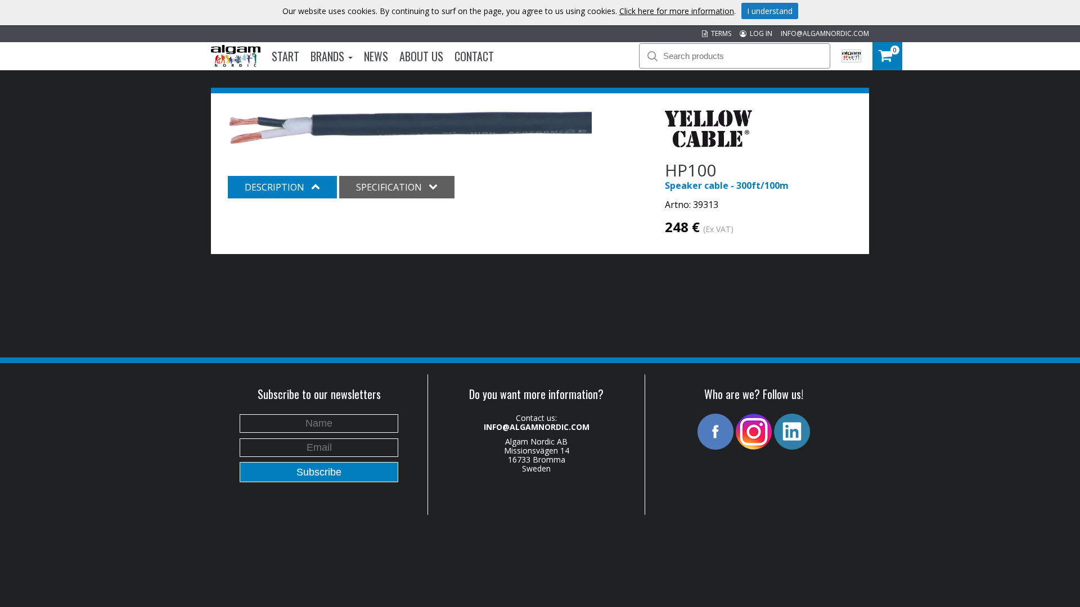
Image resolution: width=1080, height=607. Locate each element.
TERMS (719, 33)
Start (285, 56)
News (376, 56)
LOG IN (759, 33)
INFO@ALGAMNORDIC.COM (825, 33)
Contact (474, 56)
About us (421, 56)
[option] (410, 128)
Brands (328, 56)
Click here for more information (676, 11)
